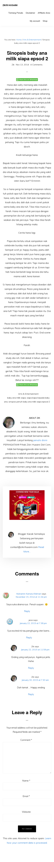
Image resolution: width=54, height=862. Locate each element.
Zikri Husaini (10, 5)
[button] (50, 19)
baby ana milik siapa (16, 397)
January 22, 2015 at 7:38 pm (33, 623)
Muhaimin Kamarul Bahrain (28, 593)
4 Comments (36, 64)
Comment (26, 740)
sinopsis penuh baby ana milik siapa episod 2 (29, 401)
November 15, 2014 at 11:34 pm (31, 597)
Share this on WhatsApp (28, 80)
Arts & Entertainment (28, 394)
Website (26, 811)
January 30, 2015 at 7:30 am (35, 680)
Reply (27, 611)
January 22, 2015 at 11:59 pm (35, 649)
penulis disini (40, 440)
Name (26, 780)
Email (26, 796)
